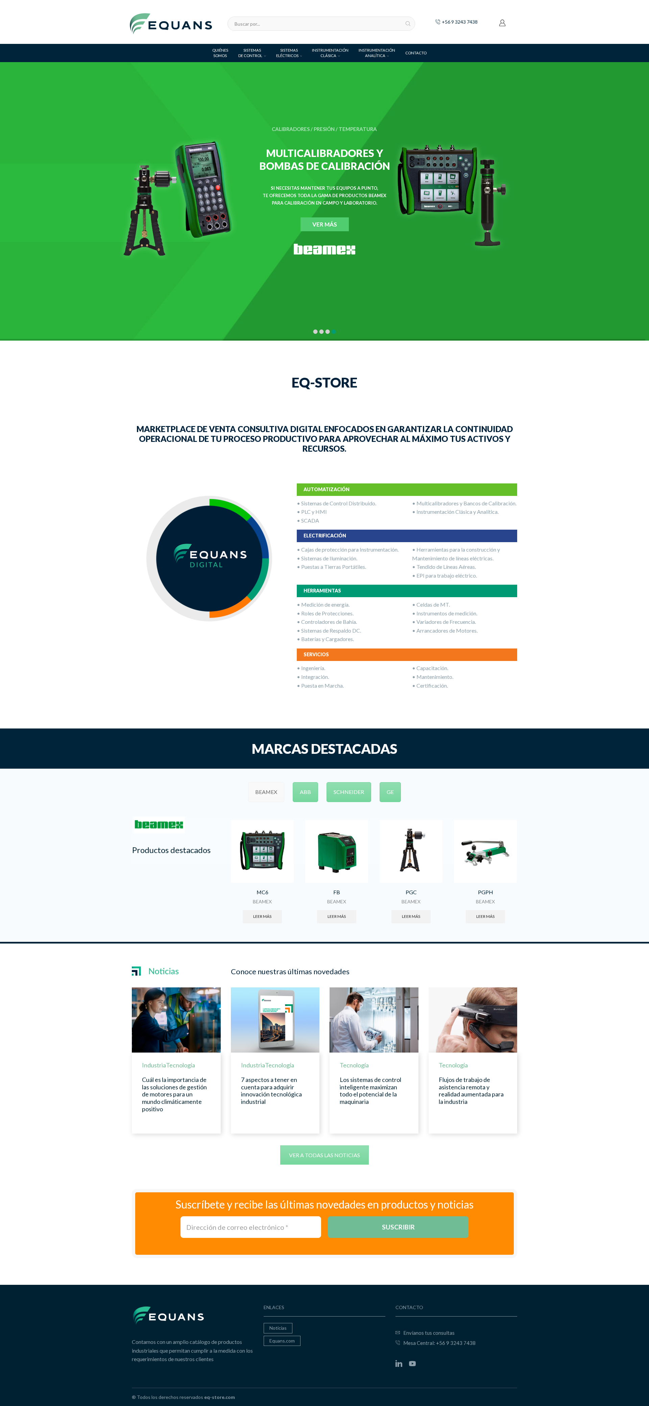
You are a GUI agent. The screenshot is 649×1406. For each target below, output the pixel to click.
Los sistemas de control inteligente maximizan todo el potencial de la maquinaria (370, 1090)
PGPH (485, 892)
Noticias (278, 1328)
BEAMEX (262, 901)
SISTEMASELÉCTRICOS (287, 53)
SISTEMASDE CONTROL (250, 53)
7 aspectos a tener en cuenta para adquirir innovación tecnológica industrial (271, 1090)
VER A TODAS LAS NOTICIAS (324, 1155)
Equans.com (282, 1341)
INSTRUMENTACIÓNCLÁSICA (330, 53)
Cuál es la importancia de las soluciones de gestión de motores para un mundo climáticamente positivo (174, 1094)
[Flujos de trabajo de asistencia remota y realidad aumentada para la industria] (473, 1020)
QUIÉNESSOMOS (220, 53)
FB (336, 892)
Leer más (262, 916)
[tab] (266, 792)
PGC (411, 892)
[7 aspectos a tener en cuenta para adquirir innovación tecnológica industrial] (275, 1020)
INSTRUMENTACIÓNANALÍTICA (377, 53)
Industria (154, 1065)
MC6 (262, 892)
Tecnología (180, 1065)
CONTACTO (416, 53)
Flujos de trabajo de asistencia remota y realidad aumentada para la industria (471, 1090)
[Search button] (408, 23)
